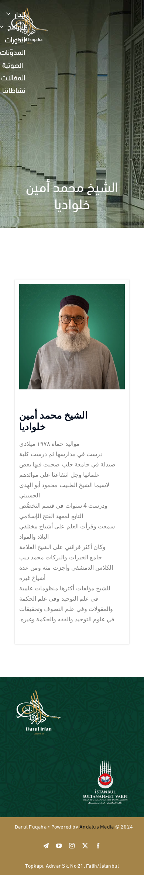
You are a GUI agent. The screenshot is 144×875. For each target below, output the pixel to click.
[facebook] (98, 845)
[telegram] (46, 845)
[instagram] (72, 845)
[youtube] (59, 845)
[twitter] (85, 845)
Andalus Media (96, 826)
